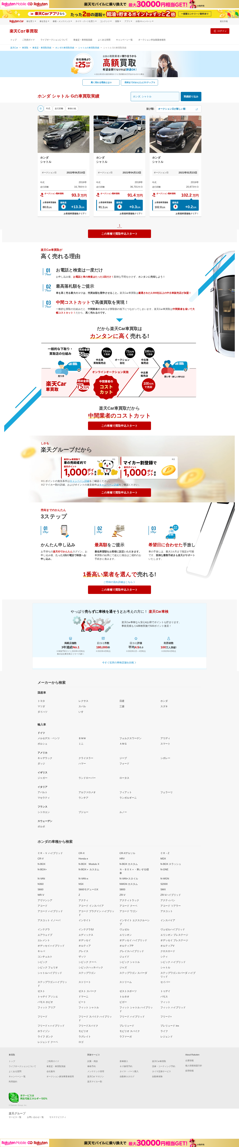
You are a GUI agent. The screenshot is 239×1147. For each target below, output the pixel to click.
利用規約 (13, 1081)
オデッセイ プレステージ (174, 940)
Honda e (83, 858)
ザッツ (82, 956)
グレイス (83, 951)
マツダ (41, 706)
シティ (164, 956)
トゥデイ (165, 991)
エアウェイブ (45, 934)
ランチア (83, 797)
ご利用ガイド (28, 39)
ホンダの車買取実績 (64, 47)
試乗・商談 (92, 1061)
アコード (42, 905)
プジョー (83, 812)
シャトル (165, 967)
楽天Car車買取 (159, 1061)
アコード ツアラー (170, 905)
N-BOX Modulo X (89, 864)
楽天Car (14, 47)
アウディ (165, 738)
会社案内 (51, 1071)
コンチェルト (45, 956)
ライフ (164, 1031)
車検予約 (91, 1066)
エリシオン (126, 934)
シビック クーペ (87, 962)
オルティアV (167, 945)
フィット (165, 1002)
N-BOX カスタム (129, 864)
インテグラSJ (86, 929)
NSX (81, 884)
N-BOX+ (42, 869)
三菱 (122, 706)
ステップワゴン (87, 972)
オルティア (85, 945)
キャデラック (45, 758)
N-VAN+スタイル (129, 878)
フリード (42, 1016)
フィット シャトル (89, 1007)
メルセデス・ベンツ (49, 738)
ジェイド (124, 956)
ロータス (124, 777)
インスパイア (167, 920)
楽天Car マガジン (95, 1076)
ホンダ (164, 700)
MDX (163, 858)
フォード (124, 763)
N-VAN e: (84, 878)
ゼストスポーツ (128, 991)
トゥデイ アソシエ (48, 996)
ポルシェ (42, 743)
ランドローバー (87, 777)
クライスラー (86, 758)
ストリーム (126, 982)
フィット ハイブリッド (173, 1007)
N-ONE (164, 869)
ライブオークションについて (54, 39)
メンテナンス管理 (95, 1071)
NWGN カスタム (129, 884)
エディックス (86, 934)
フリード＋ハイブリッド (51, 1025)
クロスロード (167, 951)
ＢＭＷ (82, 738)
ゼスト (41, 991)
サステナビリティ (57, 1117)
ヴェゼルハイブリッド (172, 929)
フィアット (126, 792)
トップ (13, 39)
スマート (165, 743)
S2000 (164, 884)
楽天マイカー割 (94, 1081)
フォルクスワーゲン (131, 738)
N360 (41, 884)
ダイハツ (42, 711)
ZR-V (122, 894)
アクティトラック (129, 900)
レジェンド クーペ (48, 1042)
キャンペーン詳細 (79, 481)
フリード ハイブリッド (132, 1016)
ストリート (85, 982)
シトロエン (44, 812)
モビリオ (83, 1031)
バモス (164, 996)
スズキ (164, 706)
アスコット (166, 911)
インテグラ (44, 929)
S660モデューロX (88, 889)
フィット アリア (46, 1007)
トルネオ (124, 996)
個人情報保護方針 (193, 1065)
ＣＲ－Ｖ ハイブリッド (50, 853)
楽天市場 (224, 21)
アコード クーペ (128, 905)
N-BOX (41, 864)
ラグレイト (85, 1036)
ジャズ (123, 967)
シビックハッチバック (91, 967)
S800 (122, 889)
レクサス (83, 700)
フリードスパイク (88, 1025)
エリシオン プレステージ (174, 934)
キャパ (41, 951)
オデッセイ (85, 940)
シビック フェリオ (48, 967)
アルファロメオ (87, 792)
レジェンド (166, 1036)
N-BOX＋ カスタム (89, 869)
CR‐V (41, 858)
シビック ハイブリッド (173, 962)
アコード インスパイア (91, 905)
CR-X (82, 853)
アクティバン (167, 900)
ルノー (123, 812)
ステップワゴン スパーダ (133, 972)
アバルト (42, 792)
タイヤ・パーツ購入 (129, 1071)
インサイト (85, 920)
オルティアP (126, 945)
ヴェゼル (124, 929)
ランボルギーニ (128, 797)
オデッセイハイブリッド (51, 945)
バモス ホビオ (45, 1002)
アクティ (83, 900)
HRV (122, 858)
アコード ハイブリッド (50, 911)
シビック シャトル (130, 962)
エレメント (44, 940)
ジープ (123, 758)
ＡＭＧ (123, 743)
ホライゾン (44, 1031)
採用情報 (189, 1070)
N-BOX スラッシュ (170, 864)
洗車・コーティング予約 (163, 1066)
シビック (42, 962)
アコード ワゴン (128, 911)
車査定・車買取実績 (82, 39)
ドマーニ (83, 996)
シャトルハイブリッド (50, 972)
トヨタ (41, 700)
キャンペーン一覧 (124, 39)
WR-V (41, 894)
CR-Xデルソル (127, 853)
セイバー (165, 982)
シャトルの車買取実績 (88, 47)
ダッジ (41, 763)
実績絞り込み (191, 96)
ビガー (123, 1002)
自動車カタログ (127, 1076)
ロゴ (81, 1042)
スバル (82, 706)
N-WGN (164, 878)
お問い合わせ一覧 (35, 1117)
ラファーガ (126, 1036)
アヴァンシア (45, 900)
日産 (122, 700)
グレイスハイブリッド (132, 951)
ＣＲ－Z (164, 853)
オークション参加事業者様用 (152, 39)
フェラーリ (166, 792)
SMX (163, 889)
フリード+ (166, 1016)
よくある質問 (104, 39)
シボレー (165, 758)
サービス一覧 (15, 1117)
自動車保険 (157, 1076)
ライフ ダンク (45, 1036)
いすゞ (82, 711)
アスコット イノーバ (49, 920)
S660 (40, 889)
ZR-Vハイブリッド (170, 894)
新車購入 (124, 1061)
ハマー (82, 763)
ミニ (81, 743)
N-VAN (41, 878)
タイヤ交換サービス (161, 1071)
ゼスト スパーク (87, 991)
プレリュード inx (169, 1025)
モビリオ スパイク (130, 1031)
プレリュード (127, 1025)
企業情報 (189, 1060)
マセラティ (44, 797)
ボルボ (41, 826)
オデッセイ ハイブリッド (133, 940)
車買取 (25, 47)
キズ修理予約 (126, 1066)
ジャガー (42, 777)
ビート (82, 1002)
